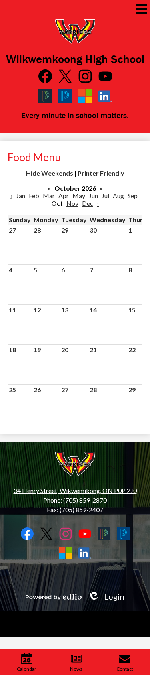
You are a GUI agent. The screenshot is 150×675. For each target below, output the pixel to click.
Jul (105, 195)
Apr (63, 195)
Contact (124, 669)
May (78, 195)
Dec (87, 203)
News (76, 669)
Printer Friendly (101, 173)
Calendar (26, 669)
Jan (20, 195)
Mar (49, 195)
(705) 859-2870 (85, 500)
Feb (34, 195)
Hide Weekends (49, 173)
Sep (133, 195)
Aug (118, 195)
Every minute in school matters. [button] (75, 115)
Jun (93, 195)
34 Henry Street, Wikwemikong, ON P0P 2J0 (75, 490)
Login (106, 597)
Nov (72, 203)
